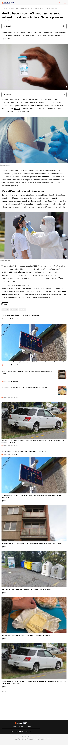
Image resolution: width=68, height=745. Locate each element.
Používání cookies (20, 731)
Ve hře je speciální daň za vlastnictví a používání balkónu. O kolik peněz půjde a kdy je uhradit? (27, 372)
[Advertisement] (34, 704)
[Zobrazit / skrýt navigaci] (65, 3)
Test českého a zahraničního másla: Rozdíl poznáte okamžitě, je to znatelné (24, 387)
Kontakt (29, 726)
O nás (14, 726)
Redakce (21, 726)
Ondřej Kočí (7, 26)
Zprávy (12, 8)
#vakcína (22, 310)
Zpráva (54, 278)
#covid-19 (5, 310)
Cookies (13, 731)
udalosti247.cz (5, 8)
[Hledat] (60, 3)
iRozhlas (17, 108)
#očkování (14, 310)
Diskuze (15, 318)
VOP (30, 731)
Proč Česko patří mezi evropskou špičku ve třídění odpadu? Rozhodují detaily (24, 451)
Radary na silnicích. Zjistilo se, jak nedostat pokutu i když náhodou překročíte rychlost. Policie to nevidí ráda (33, 362)
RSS (27, 731)
